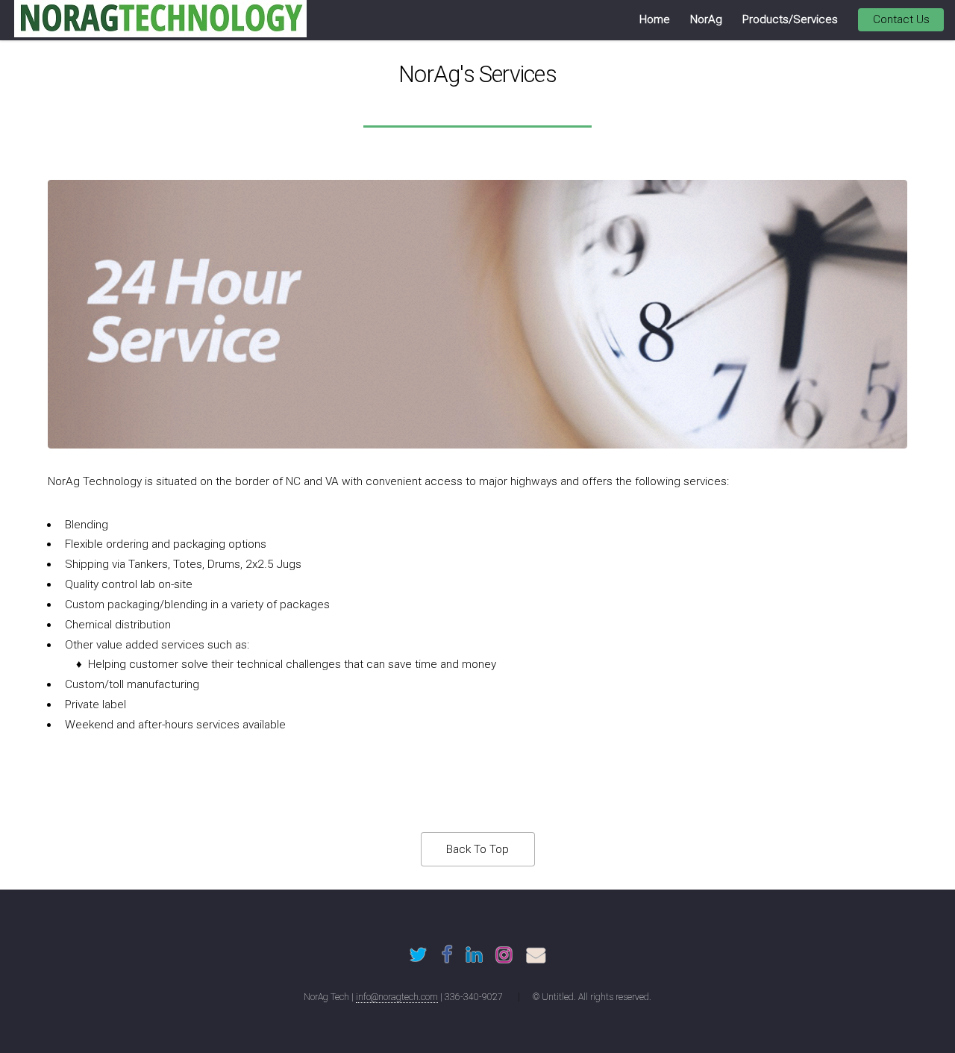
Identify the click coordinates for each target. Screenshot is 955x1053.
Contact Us (901, 19)
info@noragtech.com (397, 997)
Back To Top (477, 849)
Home (654, 19)
